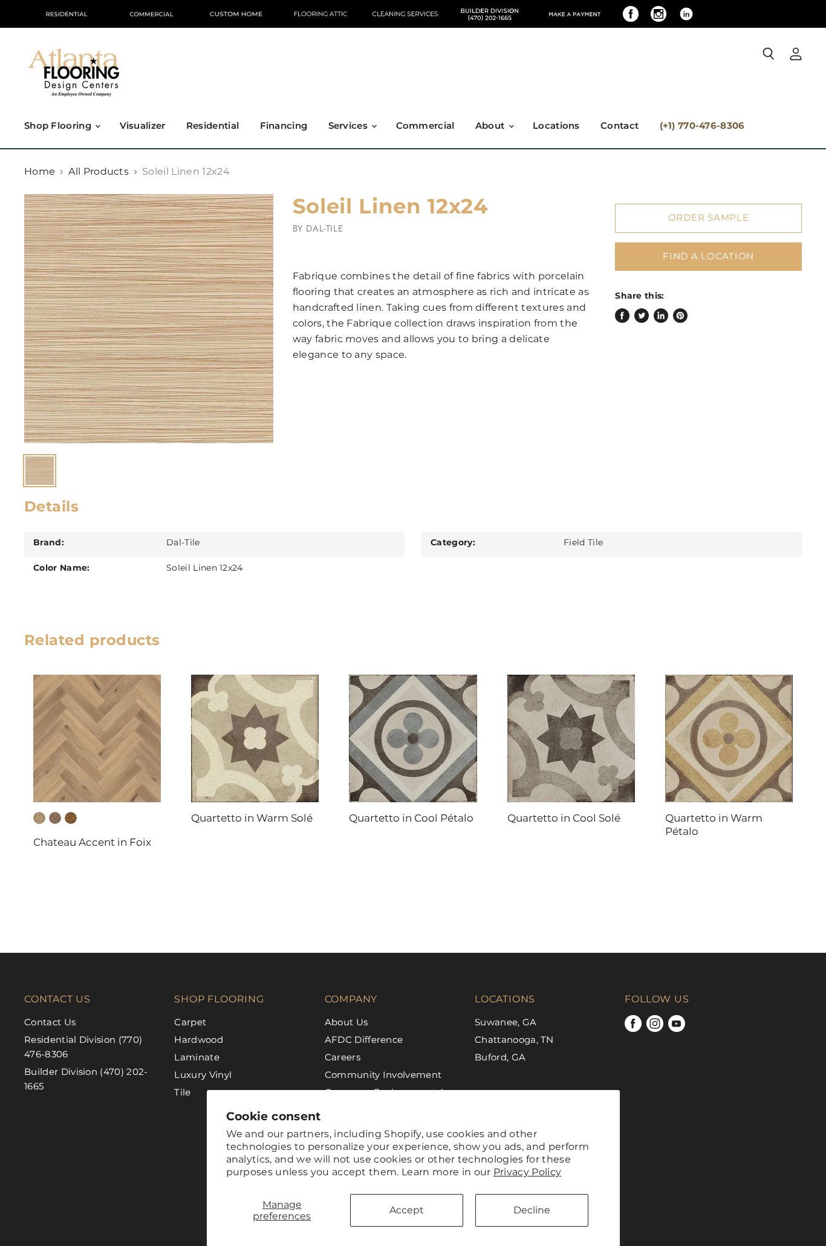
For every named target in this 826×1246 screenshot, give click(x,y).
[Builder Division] (489, 14)
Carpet (190, 1022)
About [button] (491, 125)
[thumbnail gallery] (39, 470)
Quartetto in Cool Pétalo (411, 818)
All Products (98, 171)
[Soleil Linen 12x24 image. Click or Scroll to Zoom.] (148, 318)
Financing (284, 125)
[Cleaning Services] (405, 14)
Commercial (425, 125)
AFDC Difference (364, 1039)
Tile (182, 1092)
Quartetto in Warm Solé (252, 818)
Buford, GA (500, 1057)
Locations (556, 125)
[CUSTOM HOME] (235, 14)
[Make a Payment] (574, 14)
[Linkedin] (686, 14)
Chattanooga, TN (514, 1039)
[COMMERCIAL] (151, 14)
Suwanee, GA (506, 1022)
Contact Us (50, 1022)
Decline (531, 1210)
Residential (212, 125)
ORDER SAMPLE (708, 217)
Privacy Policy (527, 1172)
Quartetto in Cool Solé (563, 818)
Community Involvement (383, 1074)
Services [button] (349, 125)
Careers (342, 1057)
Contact (619, 125)
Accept (406, 1210)
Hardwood (198, 1039)
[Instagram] (658, 14)
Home (39, 171)
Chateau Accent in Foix (92, 842)
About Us (346, 1022)
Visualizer (143, 125)
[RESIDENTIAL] (66, 14)
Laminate (197, 1057)
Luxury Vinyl (203, 1074)
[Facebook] (631, 14)
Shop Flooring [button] (59, 125)
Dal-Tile (324, 228)
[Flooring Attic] (320, 14)
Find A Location (708, 256)
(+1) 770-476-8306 (702, 125)
